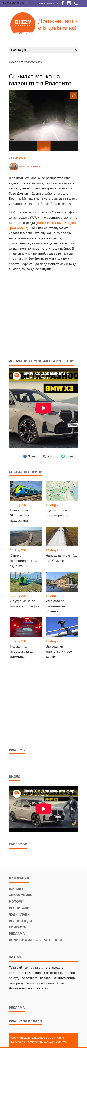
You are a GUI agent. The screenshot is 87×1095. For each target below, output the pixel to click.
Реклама (17, 933)
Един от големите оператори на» (59, 512)
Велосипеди (20, 921)
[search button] (76, 3)
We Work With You (55, 1042)
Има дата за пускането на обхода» (56, 606)
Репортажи (19, 908)
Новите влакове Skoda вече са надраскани (22, 515)
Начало (14, 62)
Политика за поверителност (36, 940)
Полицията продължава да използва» (21, 652)
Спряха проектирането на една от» (23, 561)
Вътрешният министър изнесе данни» (59, 652)
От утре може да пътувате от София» (25, 603)
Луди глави (19, 914)
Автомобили (33, 62)
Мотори (16, 901)
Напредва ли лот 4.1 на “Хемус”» (61, 558)
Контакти (17, 927)
